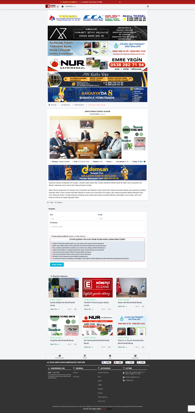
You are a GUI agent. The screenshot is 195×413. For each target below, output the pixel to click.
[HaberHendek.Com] (51, 6)
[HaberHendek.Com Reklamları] (97, 17)
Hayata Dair (101, 401)
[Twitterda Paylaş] (139, 162)
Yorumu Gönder (57, 265)
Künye (76, 373)
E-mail (100, 215)
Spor (99, 377)
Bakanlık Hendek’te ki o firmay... (92, 2)
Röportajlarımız (103, 397)
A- (126, 162)
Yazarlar (76, 377)
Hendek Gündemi (79, 105)
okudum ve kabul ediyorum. (69, 236)
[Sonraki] (120, 2)
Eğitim (100, 381)
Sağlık (100, 385)
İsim (51, 215)
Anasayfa (53, 105)
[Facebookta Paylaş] (141, 162)
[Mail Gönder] (144, 162)
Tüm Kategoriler (65, 105)
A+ (128, 162)
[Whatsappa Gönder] (142, 162)
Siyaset (100, 393)
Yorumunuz (53, 223)
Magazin (100, 389)
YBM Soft (97, 411)
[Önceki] (77, 2)
